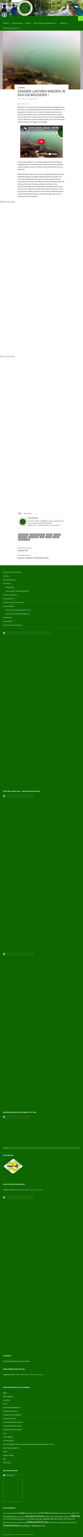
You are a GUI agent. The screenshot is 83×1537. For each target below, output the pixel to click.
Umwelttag (24, 1526)
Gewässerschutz (34, 1516)
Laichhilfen (23, 537)
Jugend (32, 1519)
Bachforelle (23, 534)
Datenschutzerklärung (9, 1534)
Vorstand (6, 576)
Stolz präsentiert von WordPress (25, 1534)
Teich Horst (73, 1522)
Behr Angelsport (8, 1396)
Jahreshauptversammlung (16, 1519)
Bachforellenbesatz (37, 534)
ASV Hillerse (45, 1513)
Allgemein (21, 88)
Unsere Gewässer (8, 606)
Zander (56, 537)
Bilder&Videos (8, 621)
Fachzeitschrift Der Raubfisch (12, 1415)
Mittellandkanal (14, 1522)
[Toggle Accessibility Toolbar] (4, 14)
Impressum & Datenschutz (10, 28)
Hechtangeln (59, 1516)
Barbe (67, 1513)
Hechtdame (66, 1516)
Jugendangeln (39, 1519)
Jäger (55, 1519)
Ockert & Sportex (8, 1440)
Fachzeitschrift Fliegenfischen (12, 1426)
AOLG (38, 1513)
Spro (4, 1459)
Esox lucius (75, 1513)
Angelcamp (15, 1513)
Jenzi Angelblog (8, 1437)
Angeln (22, 1513)
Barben (49, 534)
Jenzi (4, 1433)
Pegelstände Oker (8, 1190)
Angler (35, 1513)
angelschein (29, 1513)
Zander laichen (24, 539)
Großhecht (47, 1516)
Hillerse (57, 534)
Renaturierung (65, 1522)
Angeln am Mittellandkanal (12, 572)
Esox (70, 1513)
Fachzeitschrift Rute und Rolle (12, 1429)
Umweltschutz (11, 1525)
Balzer (5, 1393)
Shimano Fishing (8, 1455)
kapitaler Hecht (62, 1519)
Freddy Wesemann (20, 1516)
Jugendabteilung (9, 598)
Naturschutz (35, 1522)
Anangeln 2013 (24, 549)
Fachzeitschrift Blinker (10, 1411)
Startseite (6, 23)
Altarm (4, 1513)
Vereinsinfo (7, 583)
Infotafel (5, 1519)
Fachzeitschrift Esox (9, 1418)
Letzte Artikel (27, 513)
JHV (28, 1519)
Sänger (5, 1451)
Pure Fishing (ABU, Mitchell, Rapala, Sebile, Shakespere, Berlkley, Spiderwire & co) (28, 1444)
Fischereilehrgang (17, 23)
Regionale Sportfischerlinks (12, 625)
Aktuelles (28, 23)
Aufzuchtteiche (55, 1513)
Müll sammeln (23, 1522)
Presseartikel (9, 587)
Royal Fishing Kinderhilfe (11, 1448)
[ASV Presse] (23, 522)
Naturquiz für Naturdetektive (13, 602)
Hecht (53, 1516)
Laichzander (34, 537)
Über (20, 513)
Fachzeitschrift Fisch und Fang (12, 1422)
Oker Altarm (53, 1522)
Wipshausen (36, 1526)
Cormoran (6, 1400)
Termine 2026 (63, 23)
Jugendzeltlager (48, 1519)
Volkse (49, 537)
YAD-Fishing (7, 1462)
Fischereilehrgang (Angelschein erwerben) (16, 1361)
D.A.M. (5, 1404)
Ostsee (59, 1522)
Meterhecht (6, 1522)
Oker (42, 537)
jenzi (25, 1519)
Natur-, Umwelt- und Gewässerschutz (45, 23)
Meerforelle (71, 1519)
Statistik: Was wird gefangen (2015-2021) (18, 610)
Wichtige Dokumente (10, 595)
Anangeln (9, 1513)
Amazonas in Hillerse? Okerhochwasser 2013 (33, 557)
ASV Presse (33, 99)
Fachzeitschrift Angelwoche (12, 1407)
